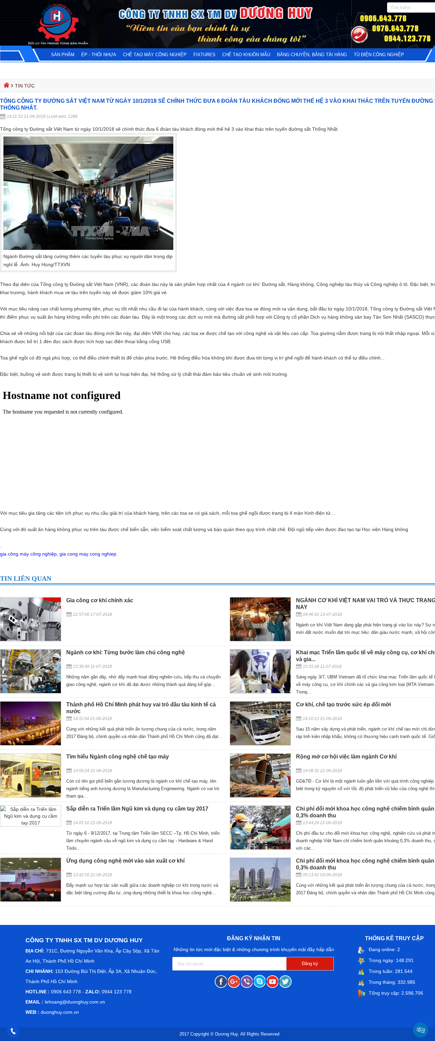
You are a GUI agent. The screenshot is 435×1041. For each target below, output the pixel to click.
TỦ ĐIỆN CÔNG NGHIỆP (379, 54)
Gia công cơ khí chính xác (99, 600)
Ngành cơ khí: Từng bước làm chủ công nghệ (125, 652)
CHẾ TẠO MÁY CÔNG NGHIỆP (155, 54)
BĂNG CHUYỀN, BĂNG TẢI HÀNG (312, 54)
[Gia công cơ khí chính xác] (30, 639)
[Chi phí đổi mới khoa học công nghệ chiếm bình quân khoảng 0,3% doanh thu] (260, 848)
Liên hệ (49, 69)
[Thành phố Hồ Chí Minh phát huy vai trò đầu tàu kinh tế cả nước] (30, 744)
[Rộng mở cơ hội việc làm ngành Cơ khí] (260, 796)
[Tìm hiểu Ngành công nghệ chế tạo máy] (30, 796)
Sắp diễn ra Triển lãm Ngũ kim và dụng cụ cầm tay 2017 (137, 809)
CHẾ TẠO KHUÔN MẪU (246, 54)
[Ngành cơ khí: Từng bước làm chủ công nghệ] (30, 691)
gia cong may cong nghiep (87, 554)
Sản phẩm (62, 54)
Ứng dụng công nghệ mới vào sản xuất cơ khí (125, 861)
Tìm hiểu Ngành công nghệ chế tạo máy (117, 756)
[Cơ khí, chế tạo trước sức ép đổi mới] (260, 744)
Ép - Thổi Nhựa (98, 54)
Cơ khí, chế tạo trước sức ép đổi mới (343, 704)
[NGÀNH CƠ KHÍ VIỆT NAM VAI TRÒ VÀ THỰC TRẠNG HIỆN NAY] (260, 639)
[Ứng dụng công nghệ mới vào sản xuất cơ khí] (30, 900)
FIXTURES (204, 54)
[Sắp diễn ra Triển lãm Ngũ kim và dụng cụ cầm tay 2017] (30, 823)
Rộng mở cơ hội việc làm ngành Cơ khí (346, 756)
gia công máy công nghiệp (28, 554)
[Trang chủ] (5, 86)
